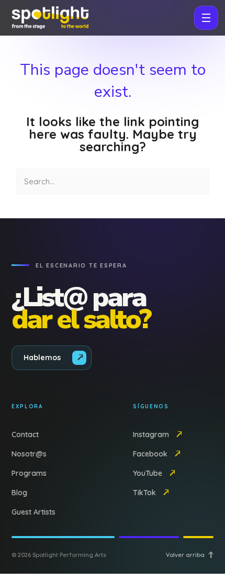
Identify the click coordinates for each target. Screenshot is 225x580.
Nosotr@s (29, 454)
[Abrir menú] (206, 18)
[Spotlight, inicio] (49, 18)
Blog (19, 492)
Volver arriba (185, 555)
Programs (29, 473)
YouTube (147, 473)
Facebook (150, 454)
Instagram (151, 434)
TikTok (144, 492)
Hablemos (42, 357)
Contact (25, 434)
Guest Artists (33, 512)
